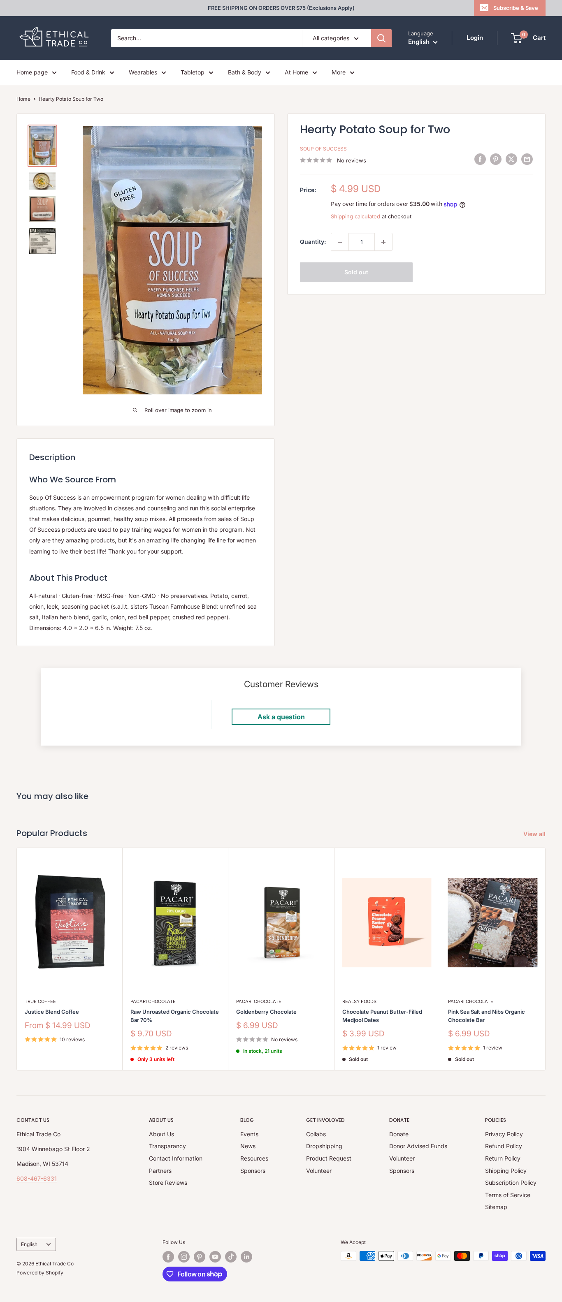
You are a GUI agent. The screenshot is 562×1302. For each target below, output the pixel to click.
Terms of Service (507, 1194)
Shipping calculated (355, 216)
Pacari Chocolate (153, 1001)
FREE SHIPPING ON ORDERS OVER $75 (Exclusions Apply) (281, 8)
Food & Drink (88, 72)
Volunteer (319, 1170)
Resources (254, 1158)
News (247, 1145)
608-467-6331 (36, 1178)
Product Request (328, 1158)
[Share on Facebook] (480, 159)
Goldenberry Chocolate (266, 1011)
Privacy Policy (504, 1134)
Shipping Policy (506, 1170)
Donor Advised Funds (418, 1145)
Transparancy (167, 1145)
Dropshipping (324, 1145)
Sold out (356, 272)
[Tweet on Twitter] (511, 159)
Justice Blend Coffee (52, 1011)
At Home (296, 72)
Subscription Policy (510, 1182)
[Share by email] (527, 159)
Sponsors (252, 1170)
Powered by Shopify (39, 1273)
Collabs (316, 1134)
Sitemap (496, 1206)
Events (249, 1134)
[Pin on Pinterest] (496, 159)
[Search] (381, 38)
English (29, 1244)
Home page (32, 72)
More (339, 72)
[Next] (546, 959)
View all (535, 833)
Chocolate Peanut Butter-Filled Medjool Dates (382, 1015)
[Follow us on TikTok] (231, 1257)
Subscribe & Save (515, 8)
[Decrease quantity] (339, 242)
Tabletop (192, 72)
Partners (160, 1170)
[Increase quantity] (383, 242)
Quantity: (313, 242)
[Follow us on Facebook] (168, 1257)
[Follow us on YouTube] (215, 1257)
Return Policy (502, 1158)
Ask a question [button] (281, 717)
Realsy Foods (359, 1001)
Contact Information (175, 1158)
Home (23, 99)
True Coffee (40, 1001)
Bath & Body (244, 72)
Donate (399, 1134)
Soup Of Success (323, 149)
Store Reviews (168, 1182)
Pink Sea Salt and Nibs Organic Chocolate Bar (486, 1015)
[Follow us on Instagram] (184, 1257)
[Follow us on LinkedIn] (246, 1257)
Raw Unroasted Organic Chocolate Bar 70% (174, 1015)
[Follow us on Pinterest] (199, 1257)
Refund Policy (503, 1145)
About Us (161, 1134)
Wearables (143, 72)
